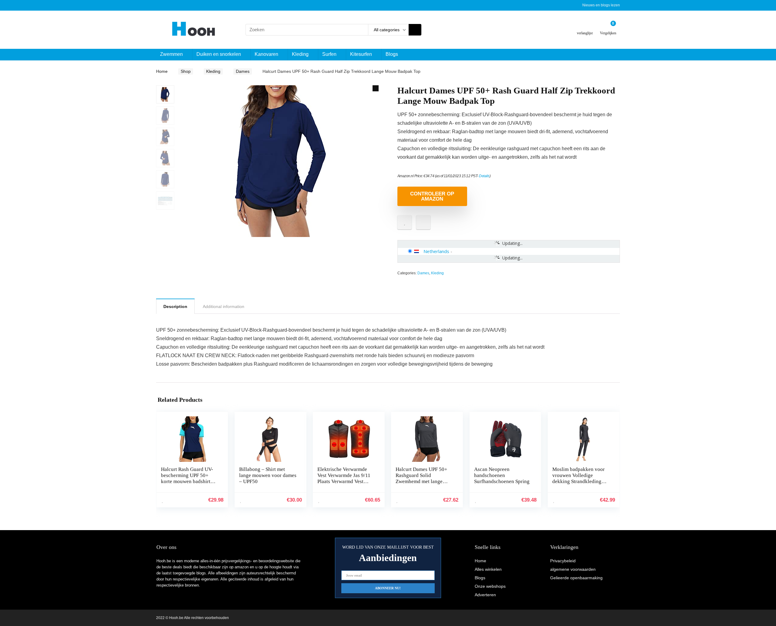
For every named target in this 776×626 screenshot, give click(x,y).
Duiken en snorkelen (218, 54)
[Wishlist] (585, 27)
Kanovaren (266, 54)
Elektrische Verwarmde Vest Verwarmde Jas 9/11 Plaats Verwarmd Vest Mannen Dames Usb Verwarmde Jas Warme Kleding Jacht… (343, 484)
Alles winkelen (488, 569)
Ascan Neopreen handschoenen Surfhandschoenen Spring (502, 475)
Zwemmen (171, 54)
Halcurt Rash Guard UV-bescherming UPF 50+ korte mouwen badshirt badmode (187, 478)
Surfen (329, 54)
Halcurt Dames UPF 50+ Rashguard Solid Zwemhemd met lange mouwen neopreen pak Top (424, 478)
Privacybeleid (563, 560)
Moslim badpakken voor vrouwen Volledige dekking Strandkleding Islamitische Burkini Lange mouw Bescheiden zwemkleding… (579, 484)
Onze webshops (490, 586)
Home (162, 71)
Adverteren (485, 594)
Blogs (392, 54)
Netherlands (436, 251)
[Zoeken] (415, 30)
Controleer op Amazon (432, 196)
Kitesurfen (361, 54)
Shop (186, 71)
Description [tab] (175, 306)
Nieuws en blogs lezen (601, 5)
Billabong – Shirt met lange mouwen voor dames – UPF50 (267, 475)
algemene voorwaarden (573, 569)
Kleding (300, 54)
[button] (376, 88)
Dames (242, 71)
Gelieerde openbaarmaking (576, 577)
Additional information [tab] (223, 306)
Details (484, 176)
